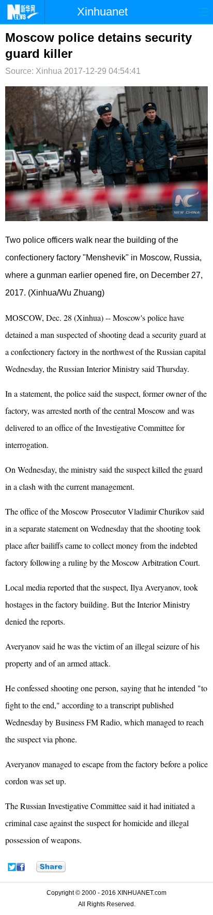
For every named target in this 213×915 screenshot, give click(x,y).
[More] (51, 867)
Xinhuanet (102, 11)
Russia (187, 257)
